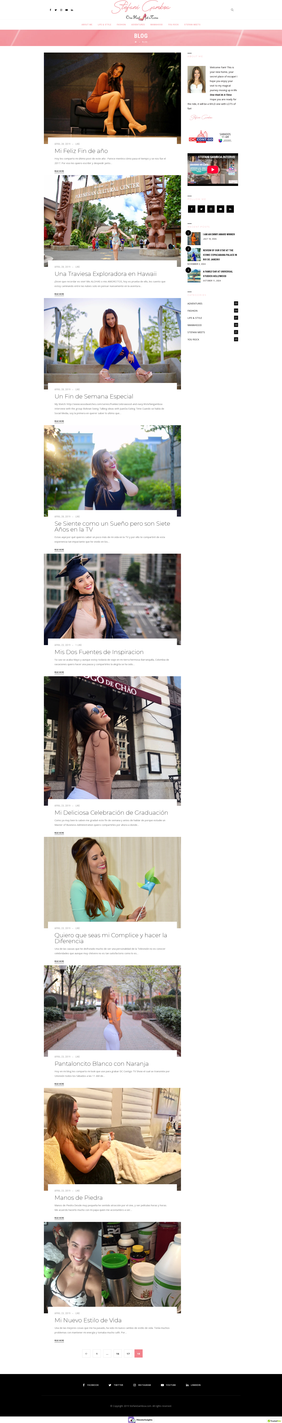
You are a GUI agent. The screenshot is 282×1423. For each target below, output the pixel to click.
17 (128, 1353)
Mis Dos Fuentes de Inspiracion (99, 652)
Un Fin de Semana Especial (94, 396)
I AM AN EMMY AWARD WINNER (219, 234)
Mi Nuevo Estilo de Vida (88, 1320)
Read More (59, 171)
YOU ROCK (173, 24)
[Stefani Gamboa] (141, 10)
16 (117, 1353)
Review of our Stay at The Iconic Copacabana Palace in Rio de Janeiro (220, 255)
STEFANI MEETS (192, 24)
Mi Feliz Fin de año (81, 150)
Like (78, 144)
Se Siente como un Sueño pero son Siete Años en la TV (112, 526)
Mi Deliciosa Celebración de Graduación (111, 812)
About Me (87, 24)
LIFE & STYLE (104, 24)
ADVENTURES (138, 24)
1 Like (79, 645)
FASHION (121, 24)
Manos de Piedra (79, 1197)
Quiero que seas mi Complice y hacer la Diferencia (111, 938)
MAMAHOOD (156, 24)
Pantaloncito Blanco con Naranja (102, 1063)
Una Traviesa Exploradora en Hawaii (106, 273)
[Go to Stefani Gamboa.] (136, 42)
